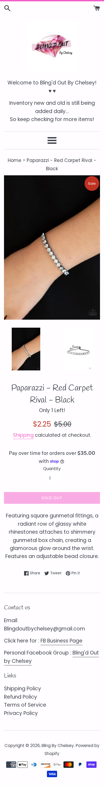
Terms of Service (25, 704)
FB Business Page (61, 640)
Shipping (23, 435)
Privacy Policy (21, 713)
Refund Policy (20, 696)
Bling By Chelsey (58, 745)
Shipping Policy (22, 688)
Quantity (52, 468)
